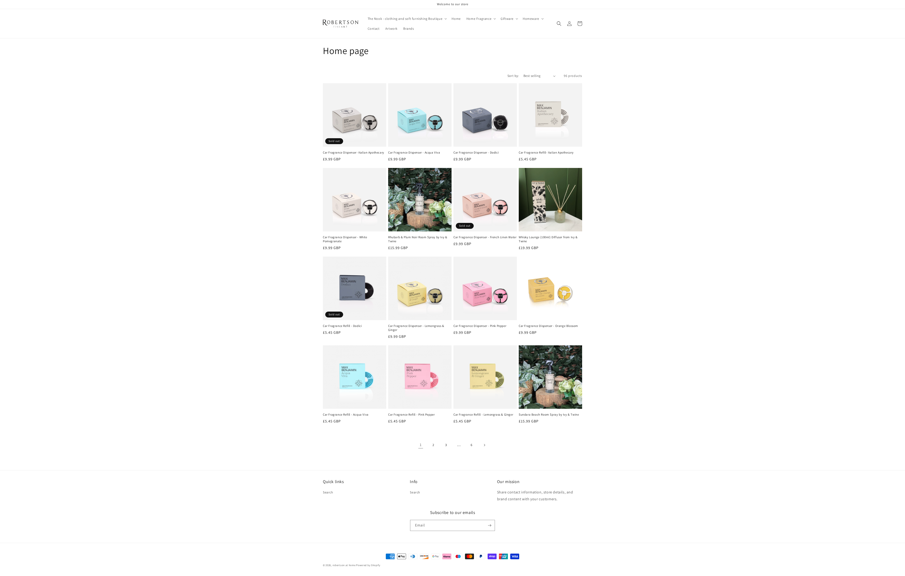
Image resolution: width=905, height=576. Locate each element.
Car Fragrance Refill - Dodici (342, 326)
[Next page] (484, 445)
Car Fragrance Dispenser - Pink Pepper (479, 326)
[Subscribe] (489, 525)
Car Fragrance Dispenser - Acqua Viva (414, 152)
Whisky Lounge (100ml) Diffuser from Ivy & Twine (548, 239)
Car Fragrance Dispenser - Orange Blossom (548, 326)
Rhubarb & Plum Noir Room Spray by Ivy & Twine (417, 239)
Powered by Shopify (368, 565)
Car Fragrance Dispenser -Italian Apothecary (353, 152)
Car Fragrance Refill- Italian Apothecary (546, 152)
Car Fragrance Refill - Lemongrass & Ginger (483, 415)
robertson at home (344, 565)
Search (328, 492)
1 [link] (421, 444)
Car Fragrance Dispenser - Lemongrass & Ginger (416, 328)
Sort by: (513, 76)
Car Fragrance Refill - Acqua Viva (346, 415)
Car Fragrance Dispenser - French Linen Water (484, 237)
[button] (407, 19)
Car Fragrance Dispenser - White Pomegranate (345, 239)
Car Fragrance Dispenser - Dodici (476, 152)
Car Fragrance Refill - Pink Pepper (411, 415)
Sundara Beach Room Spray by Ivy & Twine (549, 415)
